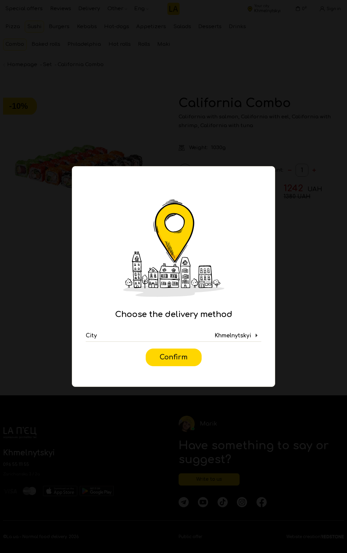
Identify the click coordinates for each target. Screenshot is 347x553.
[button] (173, 335)
